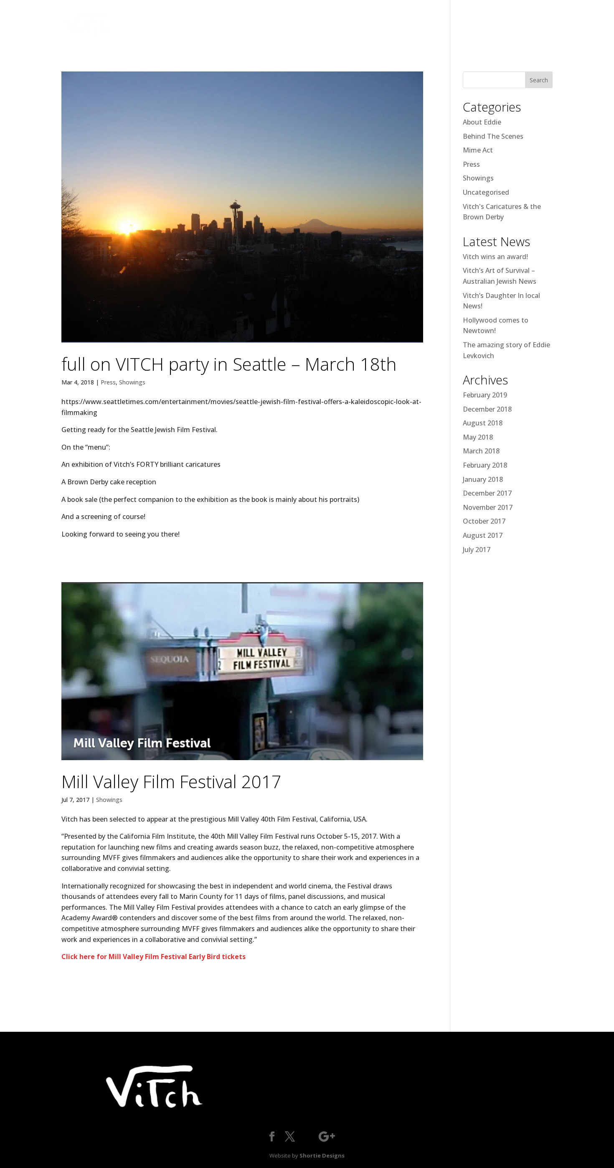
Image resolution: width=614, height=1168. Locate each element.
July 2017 (476, 549)
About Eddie (482, 122)
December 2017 (487, 493)
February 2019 (485, 395)
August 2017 (482, 535)
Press (108, 382)
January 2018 (483, 479)
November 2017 (488, 507)
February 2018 (485, 465)
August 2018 (482, 423)
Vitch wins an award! (495, 256)
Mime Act (478, 150)
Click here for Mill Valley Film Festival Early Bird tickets (153, 956)
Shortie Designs (322, 1155)
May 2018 (478, 437)
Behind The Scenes (493, 136)
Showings (132, 382)
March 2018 (481, 450)
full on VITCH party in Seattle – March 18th (229, 364)
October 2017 (484, 521)
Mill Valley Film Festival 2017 (171, 781)
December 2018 (487, 409)
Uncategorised (486, 192)
